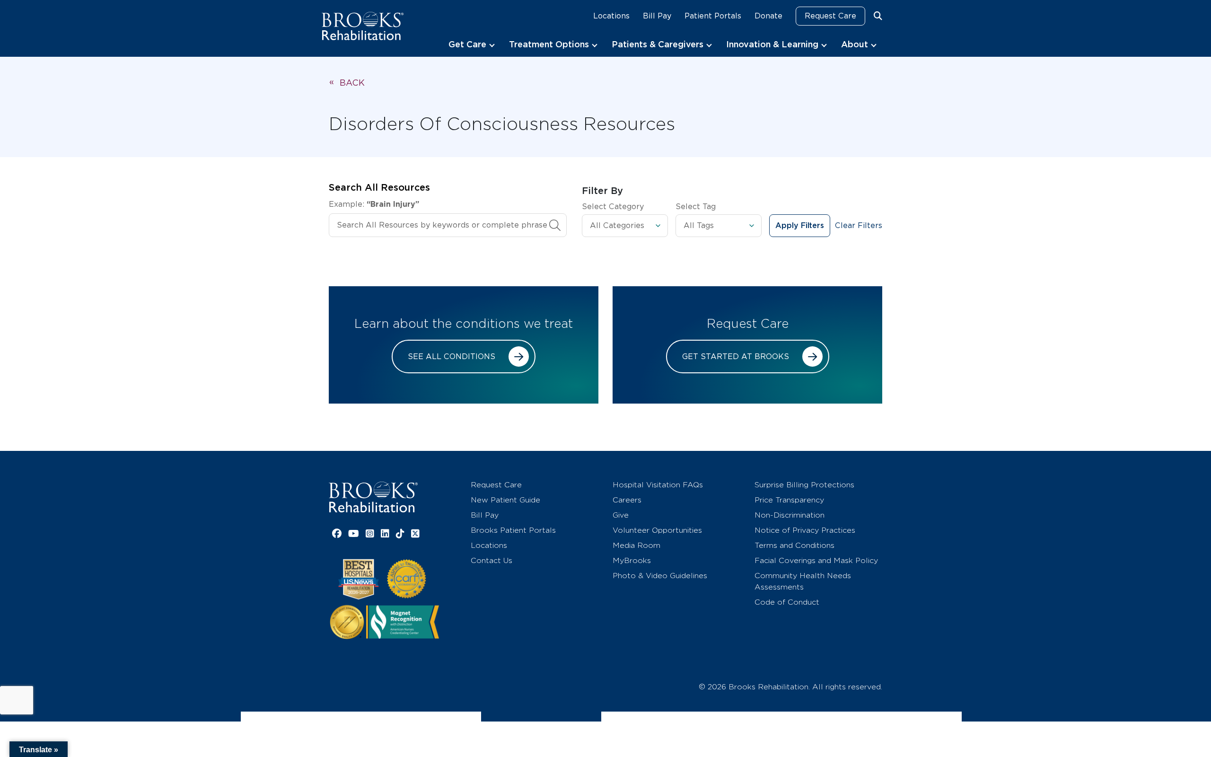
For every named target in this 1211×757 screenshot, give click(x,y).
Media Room (636, 545)
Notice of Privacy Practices (805, 530)
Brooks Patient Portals (513, 530)
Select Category (613, 206)
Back (352, 83)
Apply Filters (799, 225)
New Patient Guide (505, 500)
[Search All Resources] (554, 225)
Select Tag (696, 206)
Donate (768, 15)
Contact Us (491, 560)
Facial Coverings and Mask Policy (816, 560)
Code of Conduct (787, 602)
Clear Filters (858, 225)
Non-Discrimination (790, 515)
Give (621, 515)
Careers (627, 500)
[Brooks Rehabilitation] (373, 497)
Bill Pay (657, 15)
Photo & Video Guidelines (660, 576)
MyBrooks (632, 560)
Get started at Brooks (735, 356)
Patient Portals (712, 15)
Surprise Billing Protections (804, 485)
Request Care (830, 15)
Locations (611, 15)
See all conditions (451, 356)
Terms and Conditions (794, 545)
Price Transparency (789, 500)
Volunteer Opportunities (657, 530)
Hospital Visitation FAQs (658, 485)
